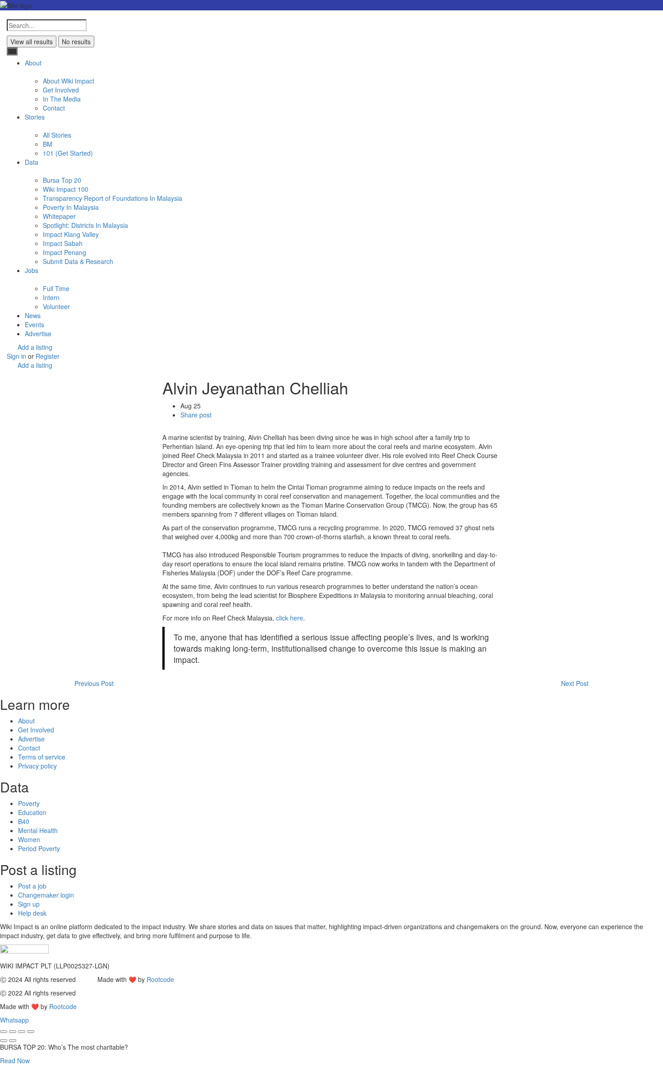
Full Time (56, 288)
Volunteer (56, 306)
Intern (51, 297)
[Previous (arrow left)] (3, 1040)
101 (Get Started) (68, 152)
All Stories (57, 134)
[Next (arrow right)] (12, 1040)
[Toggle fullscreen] (21, 1031)
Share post (196, 414)
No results (76, 41)
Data (31, 162)
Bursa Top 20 (62, 180)
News (33, 315)
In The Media (62, 98)
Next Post (575, 683)
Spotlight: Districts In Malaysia (85, 225)
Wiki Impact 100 (65, 189)
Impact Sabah (63, 243)
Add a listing (35, 347)
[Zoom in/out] (30, 1031)
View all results (31, 41)
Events (34, 324)
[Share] (12, 1031)
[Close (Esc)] (3, 1031)
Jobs (31, 270)
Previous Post (94, 683)
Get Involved (61, 89)
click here (289, 617)
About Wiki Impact (68, 80)
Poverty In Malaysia (71, 207)
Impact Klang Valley (71, 234)
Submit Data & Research (78, 261)
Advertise (38, 333)
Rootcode (160, 979)
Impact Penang (64, 252)
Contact (54, 107)
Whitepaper (59, 216)
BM (47, 143)
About (33, 62)
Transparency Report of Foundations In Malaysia (112, 198)
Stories (35, 116)
